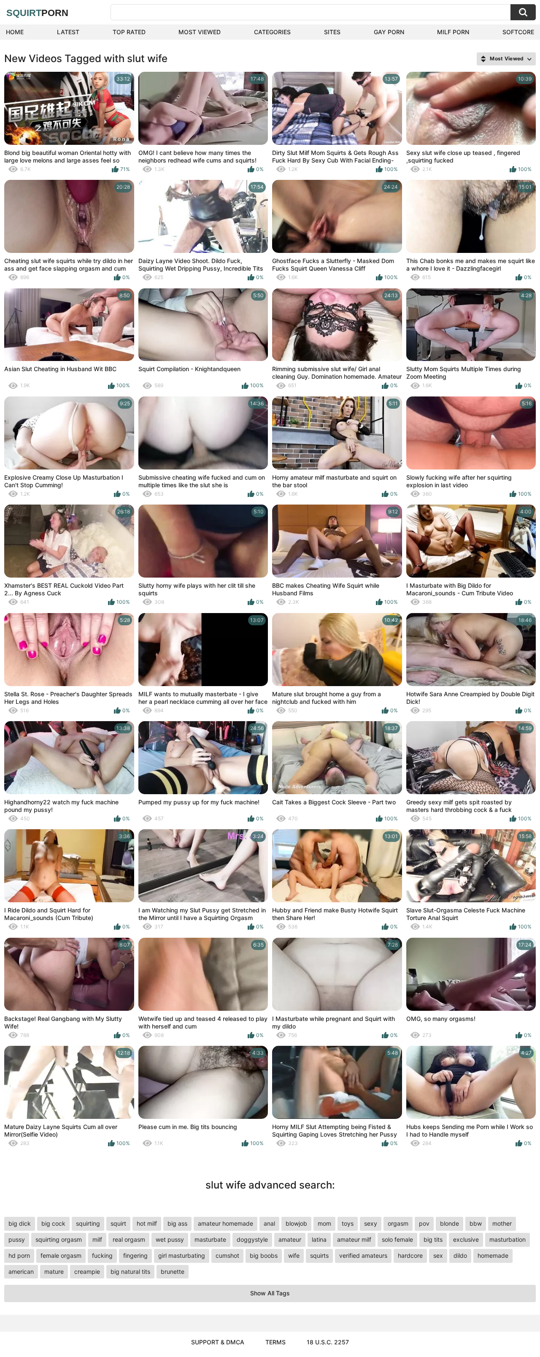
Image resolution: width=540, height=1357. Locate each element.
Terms (275, 1342)
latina (319, 1239)
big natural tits (130, 1271)
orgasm (398, 1223)
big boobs (264, 1255)
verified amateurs (363, 1255)
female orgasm (60, 1255)
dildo (460, 1255)
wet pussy (170, 1239)
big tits (433, 1239)
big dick (19, 1223)
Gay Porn (389, 31)
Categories (272, 31)
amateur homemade (225, 1223)
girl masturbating (181, 1255)
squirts (319, 1255)
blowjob (296, 1223)
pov (424, 1223)
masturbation (507, 1239)
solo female (397, 1239)
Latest (68, 31)
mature (54, 1271)
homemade (493, 1255)
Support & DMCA (217, 1342)
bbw (476, 1223)
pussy (16, 1239)
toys (348, 1223)
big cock (53, 1223)
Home (15, 31)
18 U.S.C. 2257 (328, 1342)
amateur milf (354, 1239)
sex (438, 1255)
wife (294, 1255)
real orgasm (129, 1239)
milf (97, 1239)
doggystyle (252, 1239)
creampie (87, 1271)
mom (324, 1223)
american (21, 1271)
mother (502, 1223)
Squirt (37, 13)
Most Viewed (199, 31)
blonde (449, 1223)
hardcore (410, 1255)
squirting (88, 1223)
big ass (177, 1223)
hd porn (19, 1255)
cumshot (227, 1255)
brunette (172, 1271)
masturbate (210, 1239)
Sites (332, 31)
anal (269, 1223)
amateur (289, 1239)
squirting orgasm (58, 1239)
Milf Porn (453, 31)
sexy (370, 1223)
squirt (118, 1223)
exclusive (466, 1239)
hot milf (147, 1223)
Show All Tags (270, 1293)
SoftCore (518, 31)
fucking (102, 1255)
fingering (135, 1255)
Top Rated (129, 31)
